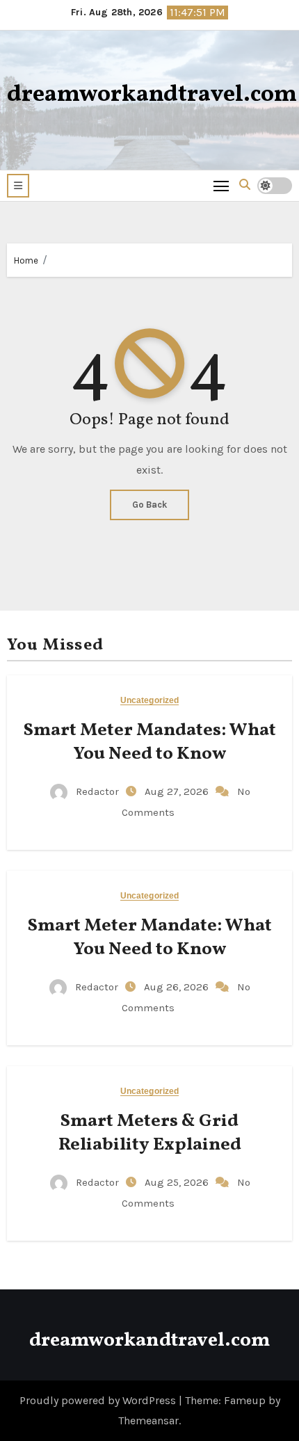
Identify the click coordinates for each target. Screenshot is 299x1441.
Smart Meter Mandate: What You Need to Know (150, 937)
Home (26, 260)
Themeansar (148, 1420)
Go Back (149, 504)
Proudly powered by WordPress (99, 1400)
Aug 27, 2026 (178, 791)
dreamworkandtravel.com (152, 95)
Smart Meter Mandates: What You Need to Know (150, 742)
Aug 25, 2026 (178, 1182)
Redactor (97, 791)
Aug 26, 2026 (177, 987)
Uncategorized (149, 700)
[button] (18, 186)
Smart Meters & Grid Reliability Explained (149, 1133)
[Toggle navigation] (221, 185)
